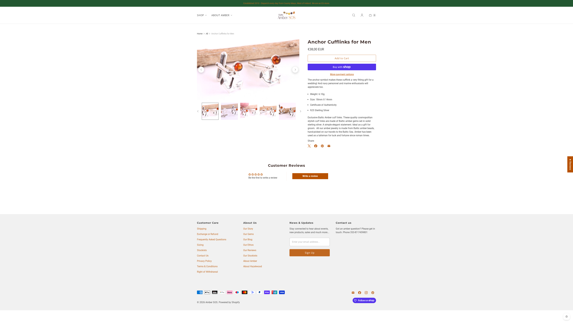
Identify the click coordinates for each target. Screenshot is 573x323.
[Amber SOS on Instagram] (366, 292)
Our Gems (248, 234)
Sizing (200, 244)
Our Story (248, 228)
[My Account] (362, 15)
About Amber (250, 261)
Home (199, 33)
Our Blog (247, 239)
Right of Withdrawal (207, 271)
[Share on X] (310, 146)
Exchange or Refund (207, 234)
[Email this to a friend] (329, 146)
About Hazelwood (252, 266)
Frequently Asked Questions (211, 239)
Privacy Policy (204, 261)
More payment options (342, 74)
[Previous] (201, 70)
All (207, 33)
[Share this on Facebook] (315, 146)
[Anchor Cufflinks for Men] (248, 69)
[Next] (295, 70)
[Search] (353, 15)
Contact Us (202, 255)
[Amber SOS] (286, 15)
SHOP (200, 15)
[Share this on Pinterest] (322, 146)
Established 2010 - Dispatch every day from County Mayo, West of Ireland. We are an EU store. (286, 3)
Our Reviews (249, 250)
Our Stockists (250, 255)
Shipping (201, 228)
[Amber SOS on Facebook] (359, 292)
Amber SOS (211, 302)
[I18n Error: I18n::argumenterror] (210, 111)
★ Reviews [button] (570, 164)
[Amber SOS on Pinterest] (372, 292)
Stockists (202, 250)
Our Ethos (248, 244)
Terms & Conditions (207, 266)
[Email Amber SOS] (353, 292)
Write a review (310, 176)
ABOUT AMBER (220, 15)
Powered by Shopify (229, 302)
